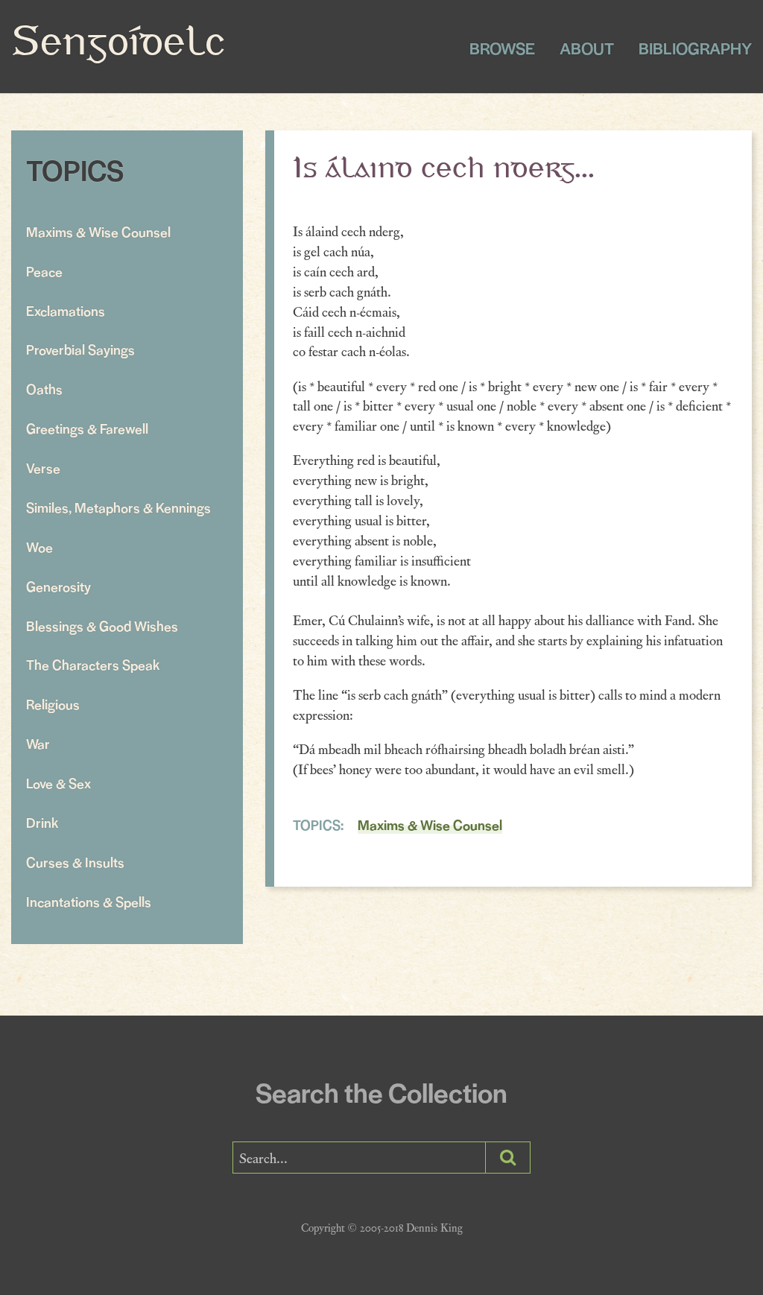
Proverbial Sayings (80, 349)
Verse (43, 467)
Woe (39, 546)
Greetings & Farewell (87, 428)
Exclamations (65, 310)
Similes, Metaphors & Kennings (118, 507)
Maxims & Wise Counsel (98, 231)
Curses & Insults (75, 861)
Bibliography (695, 48)
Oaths (44, 388)
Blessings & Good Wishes (102, 625)
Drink (42, 822)
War (38, 743)
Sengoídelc (118, 44)
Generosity (58, 586)
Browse (502, 48)
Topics (75, 169)
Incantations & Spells (88, 901)
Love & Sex (58, 782)
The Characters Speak (92, 664)
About (587, 48)
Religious (53, 703)
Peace (44, 271)
